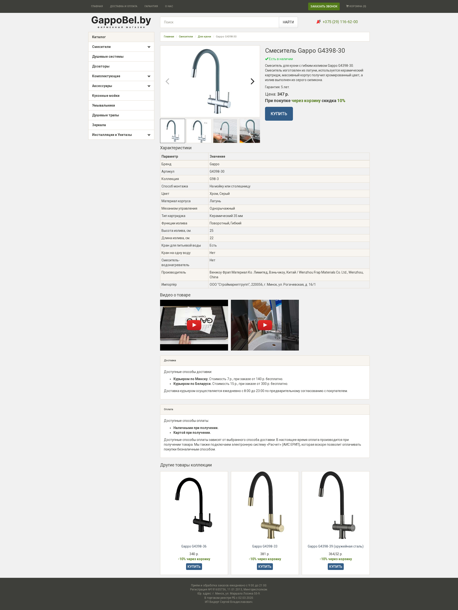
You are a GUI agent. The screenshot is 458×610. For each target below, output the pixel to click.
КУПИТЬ (279, 113)
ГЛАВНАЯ (97, 6)
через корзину (306, 100)
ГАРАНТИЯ (151, 6)
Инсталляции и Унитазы (112, 135)
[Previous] (168, 81)
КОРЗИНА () (357, 6)
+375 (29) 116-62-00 (340, 22)
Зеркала (99, 125)
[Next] (252, 81)
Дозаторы (100, 66)
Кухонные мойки (106, 96)
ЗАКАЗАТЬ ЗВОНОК (324, 6)
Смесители (101, 47)
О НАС (169, 6)
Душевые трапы (105, 115)
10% (341, 100)
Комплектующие (106, 76)
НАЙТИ (288, 22)
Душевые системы (108, 56)
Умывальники (103, 105)
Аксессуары (102, 86)
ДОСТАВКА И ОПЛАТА (123, 6)
